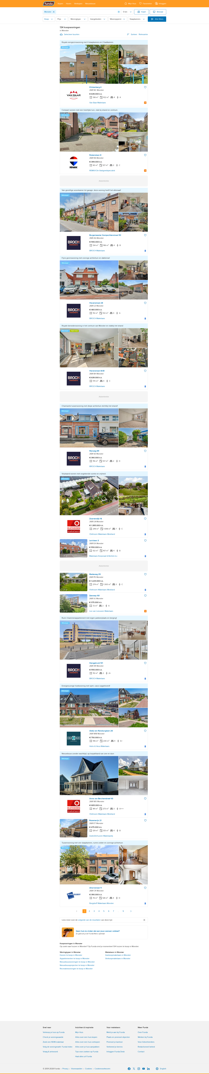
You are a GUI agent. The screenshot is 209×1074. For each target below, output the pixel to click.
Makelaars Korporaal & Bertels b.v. (103, 556)
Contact (141, 1051)
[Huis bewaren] (145, 87)
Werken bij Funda (145, 1037)
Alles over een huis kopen (86, 1037)
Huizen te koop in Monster (71, 955)
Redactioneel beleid (146, 1047)
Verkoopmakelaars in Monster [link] (117, 958)
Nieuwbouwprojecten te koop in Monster (77, 965)
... (118, 911)
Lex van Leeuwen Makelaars (101, 611)
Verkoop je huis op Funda (53, 1032)
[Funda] (49, 3)
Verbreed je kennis (115, 1047)
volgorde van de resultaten (89, 920)
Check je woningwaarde (53, 1037)
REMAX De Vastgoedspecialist (102, 170)
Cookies (88, 1068)
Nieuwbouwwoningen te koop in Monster (77, 962)
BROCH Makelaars (97, 250)
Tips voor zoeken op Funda (86, 1051)
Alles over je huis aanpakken (87, 1047)
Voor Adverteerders (146, 1042)
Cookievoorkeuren (102, 1068)
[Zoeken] (118, 11)
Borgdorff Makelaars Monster (101, 903)
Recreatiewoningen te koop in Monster (76, 968)
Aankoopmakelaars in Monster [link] (118, 955)
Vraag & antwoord (50, 1051)
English (163, 1068)
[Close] (53, 11)
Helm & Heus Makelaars (99, 746)
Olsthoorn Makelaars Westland (102, 534)
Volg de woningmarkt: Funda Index (57, 1047)
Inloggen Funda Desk (116, 1051)
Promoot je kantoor (115, 1042)
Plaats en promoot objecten (118, 1037)
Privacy (65, 1068)
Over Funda (143, 1032)
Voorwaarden (76, 1068)
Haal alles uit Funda (83, 1056)
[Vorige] (76, 911)
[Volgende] (130, 911)
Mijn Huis (79, 1032)
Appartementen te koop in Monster (74, 958)
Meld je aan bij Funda (116, 1032)
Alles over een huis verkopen (87, 1042)
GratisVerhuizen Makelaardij (101, 836)
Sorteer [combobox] (139, 34)
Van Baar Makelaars (97, 102)
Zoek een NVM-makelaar (53, 1042)
